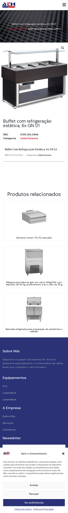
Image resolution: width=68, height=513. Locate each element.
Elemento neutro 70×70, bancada (34, 237)
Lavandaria (9, 392)
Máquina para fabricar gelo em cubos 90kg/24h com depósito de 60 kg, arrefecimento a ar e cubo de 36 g (34, 283)
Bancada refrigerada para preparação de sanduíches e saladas (34, 330)
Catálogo (10, 29)
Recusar (34, 493)
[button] (63, 453)
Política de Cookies (23, 509)
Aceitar (34, 485)
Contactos (9, 429)
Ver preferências (34, 502)
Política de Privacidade (43, 509)
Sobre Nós (9, 416)
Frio (5, 386)
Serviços (8, 423)
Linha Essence (21, 29)
